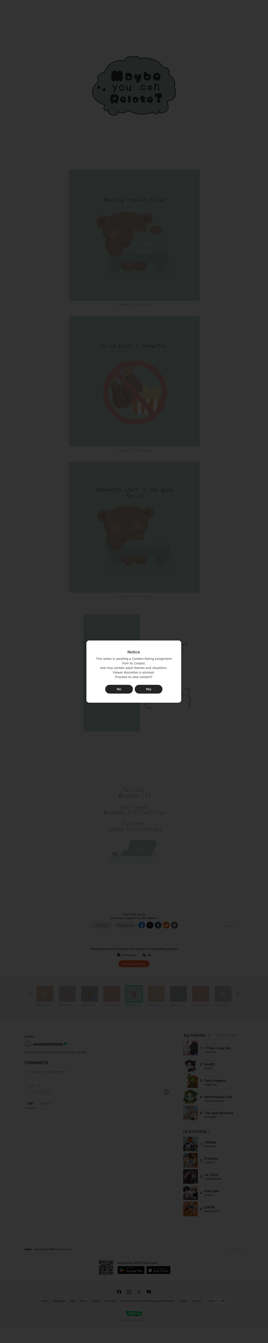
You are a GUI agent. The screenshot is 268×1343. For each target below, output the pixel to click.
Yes (148, 689)
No (119, 689)
